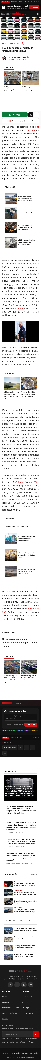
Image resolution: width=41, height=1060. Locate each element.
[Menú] (38, 14)
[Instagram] (24, 984)
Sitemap (5, 1018)
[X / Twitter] (17, 984)
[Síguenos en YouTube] (4, 753)
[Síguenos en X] (26, 747)
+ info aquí (30, 1042)
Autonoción (6, 1053)
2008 (34, 482)
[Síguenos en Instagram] (32, 747)
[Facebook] (10, 984)
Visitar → (36, 737)
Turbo (21, 308)
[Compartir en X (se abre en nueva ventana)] (30, 114)
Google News (11, 747)
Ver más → (34, 874)
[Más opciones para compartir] (36, 114)
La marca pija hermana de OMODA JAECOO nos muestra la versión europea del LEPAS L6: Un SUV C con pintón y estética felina (21, 809)
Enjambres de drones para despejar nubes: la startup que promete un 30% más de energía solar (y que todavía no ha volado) (21, 856)
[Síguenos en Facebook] (20, 747)
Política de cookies (28, 1013)
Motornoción (6, 997)
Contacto (25, 1002)
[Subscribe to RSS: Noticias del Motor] (23, 43)
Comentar (31, 725)
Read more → (33, 920)
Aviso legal (25, 1008)
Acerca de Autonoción (29, 997)
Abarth (21, 482)
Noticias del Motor (10, 44)
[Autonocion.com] (13, 13)
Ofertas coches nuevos (10, 1008)
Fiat (37, 127)
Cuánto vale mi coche (10, 1013)
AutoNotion (6, 1002)
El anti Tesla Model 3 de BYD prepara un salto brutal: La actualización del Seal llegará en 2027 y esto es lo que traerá (21, 841)
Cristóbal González (19, 57)
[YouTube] (30, 984)
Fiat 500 (30, 130)
